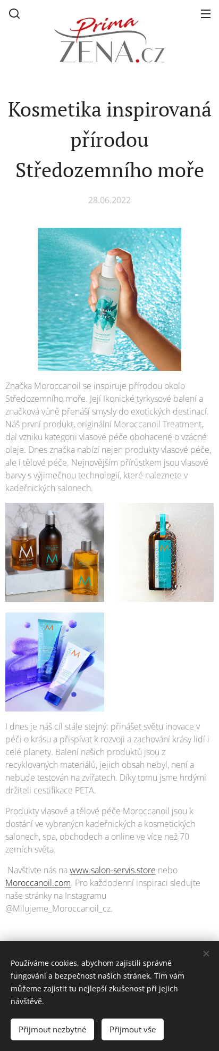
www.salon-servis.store (113, 870)
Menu (205, 13)
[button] (14, 13)
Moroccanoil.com (38, 883)
